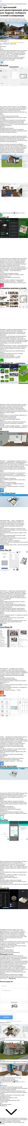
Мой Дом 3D (13, 138)
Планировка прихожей (10, 1089)
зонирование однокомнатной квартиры (16, 264)
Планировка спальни (5, 1088)
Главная (2, 3)
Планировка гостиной (5, 1087)
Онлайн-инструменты (16, 1091)
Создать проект (4, 1101)
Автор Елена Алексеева (15, 1092)
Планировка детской (17, 1087)
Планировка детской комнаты (19, 1118)
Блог (5, 3)
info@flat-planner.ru (5, 1099)
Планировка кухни (16, 1088)
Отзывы (8, 1091)
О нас (1, 1091)
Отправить (6, 1017)
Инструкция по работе (5, 1104)
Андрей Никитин (4, 40)
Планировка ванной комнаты (12, 1121)
